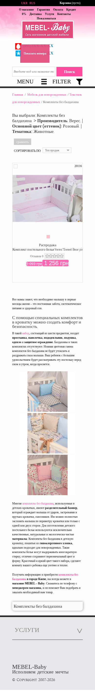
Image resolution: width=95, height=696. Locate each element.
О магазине (26, 9)
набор (25, 333)
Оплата (58, 9)
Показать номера (35, 53)
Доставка (35, 14)
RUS (32, 3)
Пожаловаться (46, 18)
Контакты (64, 14)
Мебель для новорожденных (46, 94)
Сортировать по (27, 150)
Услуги (49, 14)
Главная (17, 94)
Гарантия (43, 9)
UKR (24, 3)
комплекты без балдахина (38, 503)
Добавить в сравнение (15, 166)
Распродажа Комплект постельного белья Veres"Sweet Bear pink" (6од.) (53, 247)
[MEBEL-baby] (47, 30)
